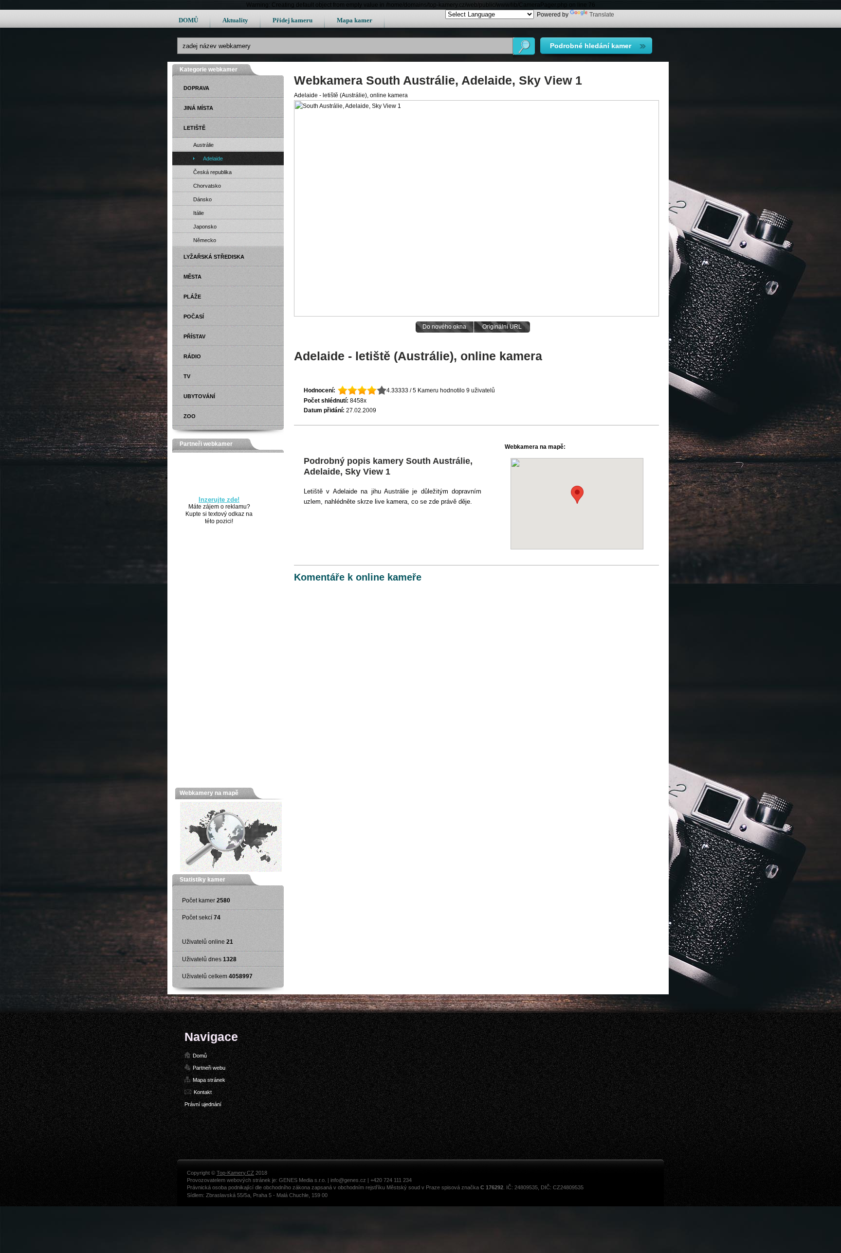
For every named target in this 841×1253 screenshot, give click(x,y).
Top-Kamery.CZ (235, 1173)
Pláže (192, 297)
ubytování (199, 396)
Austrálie (203, 145)
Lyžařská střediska (213, 257)
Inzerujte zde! (219, 499)
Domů (200, 1056)
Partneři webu (209, 1068)
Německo (204, 240)
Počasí (193, 316)
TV (186, 376)
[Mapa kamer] (231, 869)
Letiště (194, 128)
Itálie (198, 213)
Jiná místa (198, 108)
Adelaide (213, 158)
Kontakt (203, 1092)
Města (192, 277)
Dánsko (202, 199)
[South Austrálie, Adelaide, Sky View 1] (476, 314)
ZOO (189, 416)
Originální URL (502, 326)
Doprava (196, 88)
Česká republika (212, 172)
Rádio (192, 356)
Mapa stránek (209, 1080)
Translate (601, 14)
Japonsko (205, 226)
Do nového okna (444, 326)
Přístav (194, 336)
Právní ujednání (202, 1104)
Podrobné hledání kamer (590, 46)
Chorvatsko (207, 186)
